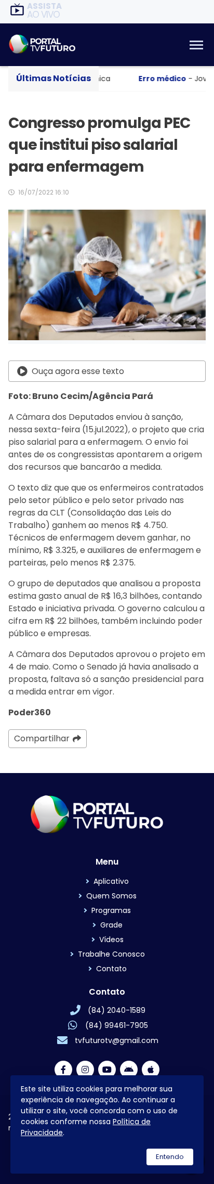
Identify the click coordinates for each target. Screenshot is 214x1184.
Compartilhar (42, 738)
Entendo (170, 1157)
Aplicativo (111, 881)
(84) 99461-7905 (116, 1025)
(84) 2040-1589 (116, 1010)
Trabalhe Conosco (111, 954)
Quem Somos (111, 896)
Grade (111, 925)
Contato (111, 968)
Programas (111, 910)
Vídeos (111, 939)
